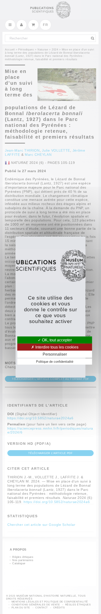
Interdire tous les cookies (56, 347)
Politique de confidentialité (54, 361)
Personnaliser (55, 354)
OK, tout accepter (56, 340)
